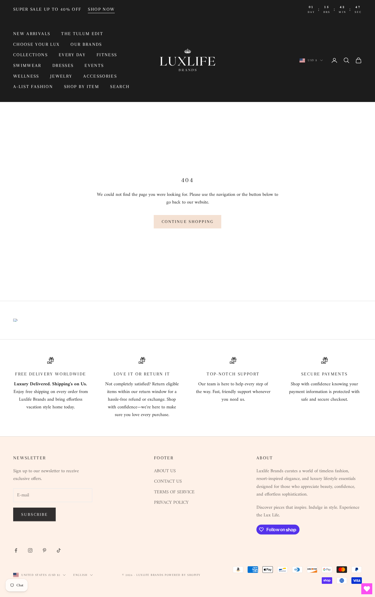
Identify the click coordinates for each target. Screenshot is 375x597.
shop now (101, 9)
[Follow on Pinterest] (44, 550)
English (80, 575)
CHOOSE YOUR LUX (36, 44)
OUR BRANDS (86, 44)
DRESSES (63, 65)
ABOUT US (165, 471)
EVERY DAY (72, 54)
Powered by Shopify (183, 575)
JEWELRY (61, 76)
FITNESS (107, 54)
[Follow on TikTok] (58, 550)
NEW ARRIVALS (31, 33)
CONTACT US (168, 481)
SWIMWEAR (27, 65)
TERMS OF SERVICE (174, 492)
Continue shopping (188, 221)
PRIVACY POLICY (171, 503)
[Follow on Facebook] (16, 550)
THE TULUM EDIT (82, 33)
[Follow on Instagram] (30, 550)
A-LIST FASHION (33, 86)
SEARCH (120, 86)
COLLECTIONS (30, 54)
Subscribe (34, 514)
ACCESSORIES (100, 76)
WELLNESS (26, 76)
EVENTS (94, 65)
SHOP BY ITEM (81, 86)
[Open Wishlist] (366, 588)
